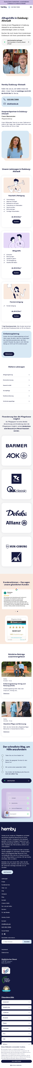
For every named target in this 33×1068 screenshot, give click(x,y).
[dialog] (16, 1056)
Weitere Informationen (21, 1058)
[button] (2, 934)
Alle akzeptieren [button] (16, 1061)
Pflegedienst (6, 997)
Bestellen (27, 941)
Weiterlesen (6, 693)
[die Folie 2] (17, 611)
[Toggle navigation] (30, 7)
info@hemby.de (12, 104)
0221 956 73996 (6, 927)
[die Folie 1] (15, 611)
